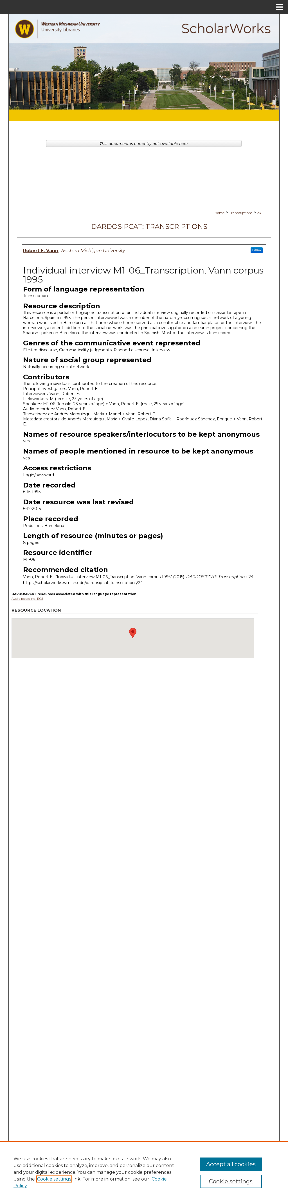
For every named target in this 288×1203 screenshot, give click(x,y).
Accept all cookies (231, 1164)
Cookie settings (54, 1179)
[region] (144, 1172)
